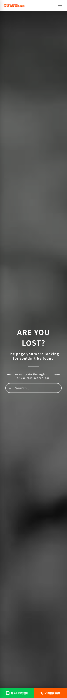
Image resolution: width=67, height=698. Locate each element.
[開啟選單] (60, 5)
